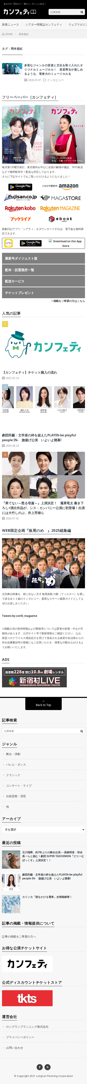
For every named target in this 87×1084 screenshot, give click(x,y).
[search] (82, 12)
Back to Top (43, 705)
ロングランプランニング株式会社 (27, 1026)
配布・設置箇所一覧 (19, 270)
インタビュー (55, 79)
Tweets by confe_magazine (19, 616)
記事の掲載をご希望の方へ (19, 936)
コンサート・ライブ (19, 785)
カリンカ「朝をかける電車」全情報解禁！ (47, 897)
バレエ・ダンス (16, 764)
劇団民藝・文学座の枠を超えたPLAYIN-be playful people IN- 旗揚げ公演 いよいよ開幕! (52, 876)
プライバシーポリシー (20, 1037)
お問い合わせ (14, 1048)
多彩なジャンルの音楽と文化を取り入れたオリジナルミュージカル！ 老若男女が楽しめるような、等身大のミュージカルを (53, 69)
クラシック (13, 775)
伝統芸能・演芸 (16, 796)
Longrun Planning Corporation (54, 1076)
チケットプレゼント (19, 292)
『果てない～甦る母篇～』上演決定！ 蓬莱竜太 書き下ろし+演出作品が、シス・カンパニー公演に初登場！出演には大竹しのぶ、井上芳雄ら (43, 508)
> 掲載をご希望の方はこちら (68, 301)
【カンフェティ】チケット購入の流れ (29, 372)
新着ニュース (10, 24)
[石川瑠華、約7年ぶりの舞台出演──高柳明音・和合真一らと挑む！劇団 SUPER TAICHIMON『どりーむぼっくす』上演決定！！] (11, 859)
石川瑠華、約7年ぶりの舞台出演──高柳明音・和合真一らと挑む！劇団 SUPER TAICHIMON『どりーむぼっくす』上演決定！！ (53, 856)
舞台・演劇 (13, 754)
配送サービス (14, 281)
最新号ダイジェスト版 (21, 258)
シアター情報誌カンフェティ (43, 24)
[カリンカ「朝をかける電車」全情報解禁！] (11, 904)
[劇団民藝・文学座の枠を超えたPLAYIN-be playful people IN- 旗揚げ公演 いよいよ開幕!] (11, 882)
